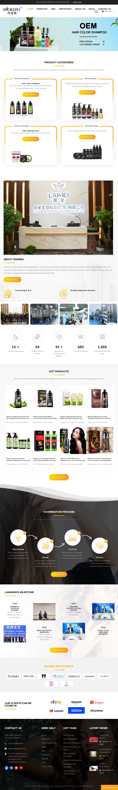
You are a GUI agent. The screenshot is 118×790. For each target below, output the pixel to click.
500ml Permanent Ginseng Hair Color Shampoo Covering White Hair (99, 459)
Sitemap (45, 759)
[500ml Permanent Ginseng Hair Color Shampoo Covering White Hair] (99, 440)
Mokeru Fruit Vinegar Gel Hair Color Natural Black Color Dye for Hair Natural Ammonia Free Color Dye (45, 459)
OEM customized (49, 743)
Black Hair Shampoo (71, 743)
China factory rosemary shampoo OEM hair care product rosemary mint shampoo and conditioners (18, 459)
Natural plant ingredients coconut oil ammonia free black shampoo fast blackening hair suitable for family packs (45, 418)
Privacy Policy (47, 766)
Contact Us (104, 9)
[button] (115, 591)
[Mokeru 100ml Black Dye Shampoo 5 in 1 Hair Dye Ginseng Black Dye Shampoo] (72, 440)
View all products (59, 477)
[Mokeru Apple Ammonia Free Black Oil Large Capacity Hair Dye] (72, 398)
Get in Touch (59, 650)
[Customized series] (87, 152)
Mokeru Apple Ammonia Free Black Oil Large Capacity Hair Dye (71, 418)
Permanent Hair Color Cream (72, 748)
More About (12, 280)
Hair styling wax (70, 739)
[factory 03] (74, 314)
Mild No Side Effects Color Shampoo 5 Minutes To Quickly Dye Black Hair (99, 418)
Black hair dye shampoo (69, 755)
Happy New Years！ (104, 736)
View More (59, 574)
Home (30, 9)
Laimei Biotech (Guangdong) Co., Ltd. (105, 751)
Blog (91, 9)
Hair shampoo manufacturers (69, 772)
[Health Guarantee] (93, 768)
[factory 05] (15, 314)
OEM (53, 9)
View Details (30, 94)
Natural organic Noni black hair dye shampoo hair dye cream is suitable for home (17, 418)
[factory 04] (44, 314)
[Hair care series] (87, 110)
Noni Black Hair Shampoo (69, 765)
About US (80, 9)
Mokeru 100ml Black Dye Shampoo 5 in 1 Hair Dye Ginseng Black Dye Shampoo (72, 459)
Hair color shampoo (31, 83)
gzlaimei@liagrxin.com (17, 749)
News (44, 747)
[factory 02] (103, 314)
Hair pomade (68, 735)
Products (42, 9)
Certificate (65, 9)
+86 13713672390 (15, 743)
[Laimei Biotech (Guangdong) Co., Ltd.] (93, 754)
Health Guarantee (103, 765)
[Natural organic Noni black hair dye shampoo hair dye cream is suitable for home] (18, 398)
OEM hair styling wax (72, 760)
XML (43, 762)
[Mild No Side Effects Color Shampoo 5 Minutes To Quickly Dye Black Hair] (99, 398)
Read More (77, 2)
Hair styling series (30, 131)
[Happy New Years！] (93, 739)
